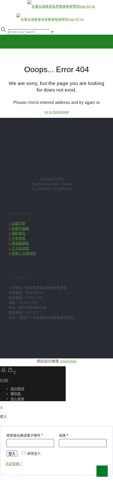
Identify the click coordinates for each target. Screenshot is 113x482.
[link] (52, 32)
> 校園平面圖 (19, 228)
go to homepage (56, 112)
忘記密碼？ (14, 464)
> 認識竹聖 (17, 223)
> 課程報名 (17, 233)
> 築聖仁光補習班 (22, 253)
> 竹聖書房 (17, 238)
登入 (11, 454)
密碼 (63, 435)
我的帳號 (17, 389)
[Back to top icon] (102, 471)
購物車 (16, 394)
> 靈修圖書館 (19, 243)
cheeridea (68, 361)
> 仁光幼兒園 (19, 248)
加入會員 (17, 399)
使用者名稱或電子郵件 (24, 435)
